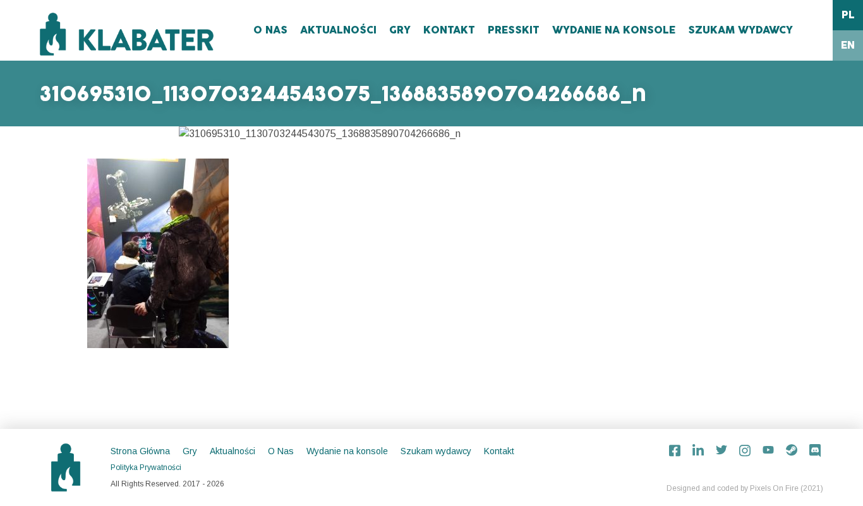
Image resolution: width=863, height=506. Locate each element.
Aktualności (338, 30)
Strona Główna (140, 451)
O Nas (270, 30)
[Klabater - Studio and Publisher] (127, 34)
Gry (400, 30)
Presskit (514, 30)
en (848, 45)
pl (848, 15)
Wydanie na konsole (613, 30)
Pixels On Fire (774, 488)
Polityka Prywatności (146, 467)
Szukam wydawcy (740, 30)
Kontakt (449, 30)
